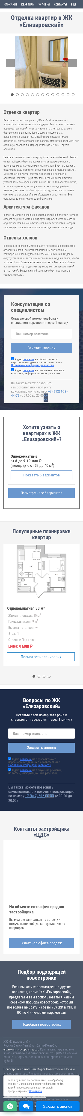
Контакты (60, 4)
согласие (28, 359)
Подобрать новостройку (41, 1024)
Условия (44, 4)
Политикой (35, 1091)
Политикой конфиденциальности (32, 365)
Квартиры (27, 4)
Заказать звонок (41, 348)
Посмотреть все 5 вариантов (41, 493)
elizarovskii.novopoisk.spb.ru (21, 1049)
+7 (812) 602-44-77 (39, 796)
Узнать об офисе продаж (41, 943)
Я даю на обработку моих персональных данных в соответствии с (37, 362)
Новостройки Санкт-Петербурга (24, 1069)
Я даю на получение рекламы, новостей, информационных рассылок (38, 371)
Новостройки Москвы (60, 1069)
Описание (10, 4)
